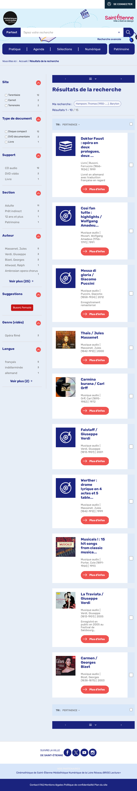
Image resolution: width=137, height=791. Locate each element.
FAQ (41, 784)
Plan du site (100, 784)
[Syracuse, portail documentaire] (10, 18)
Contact (34, 784)
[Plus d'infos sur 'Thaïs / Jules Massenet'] (65, 339)
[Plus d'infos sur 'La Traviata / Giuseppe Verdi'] (65, 600)
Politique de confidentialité (79, 784)
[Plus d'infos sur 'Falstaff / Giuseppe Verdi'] (65, 437)
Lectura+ (115, 772)
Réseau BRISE (102, 772)
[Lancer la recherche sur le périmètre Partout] (128, 32)
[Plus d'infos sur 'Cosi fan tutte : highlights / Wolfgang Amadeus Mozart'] (65, 216)
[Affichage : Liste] (93, 79)
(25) (20, 281)
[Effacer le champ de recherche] (119, 32)
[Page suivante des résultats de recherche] (121, 79)
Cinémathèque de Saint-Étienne (34, 772)
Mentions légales (53, 784)
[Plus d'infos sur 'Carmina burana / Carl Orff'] (65, 387)
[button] (14, 48)
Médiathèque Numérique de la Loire (73, 772)
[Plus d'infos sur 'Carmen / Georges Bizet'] (65, 666)
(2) (20, 381)
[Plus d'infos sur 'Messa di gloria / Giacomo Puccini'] (65, 278)
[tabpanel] (68, 402)
